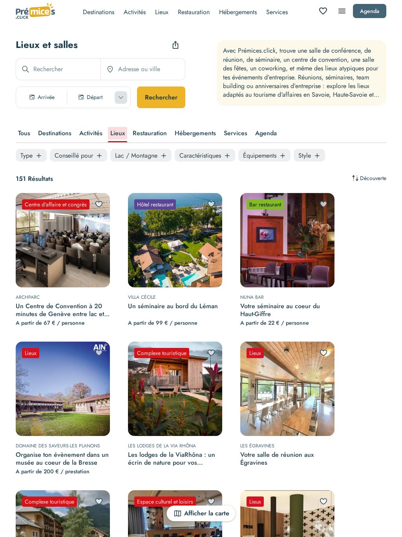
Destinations (98, 12)
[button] (73, 97)
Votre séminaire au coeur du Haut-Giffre (280, 310)
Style (304, 155)
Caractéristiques (200, 155)
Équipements (259, 155)
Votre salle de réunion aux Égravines (277, 459)
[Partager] (175, 45)
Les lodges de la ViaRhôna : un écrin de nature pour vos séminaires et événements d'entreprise (171, 459)
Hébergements (238, 12)
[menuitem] (98, 11)
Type (26, 155)
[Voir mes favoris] (323, 11)
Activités (135, 12)
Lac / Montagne (136, 155)
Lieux (161, 12)
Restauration (194, 12)
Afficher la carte (206, 513)
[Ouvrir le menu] (342, 11)
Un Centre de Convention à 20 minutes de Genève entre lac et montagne (60, 310)
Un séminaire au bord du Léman (173, 306)
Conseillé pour (74, 155)
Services (277, 12)
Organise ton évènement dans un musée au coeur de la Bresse (62, 459)
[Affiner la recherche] (121, 97)
